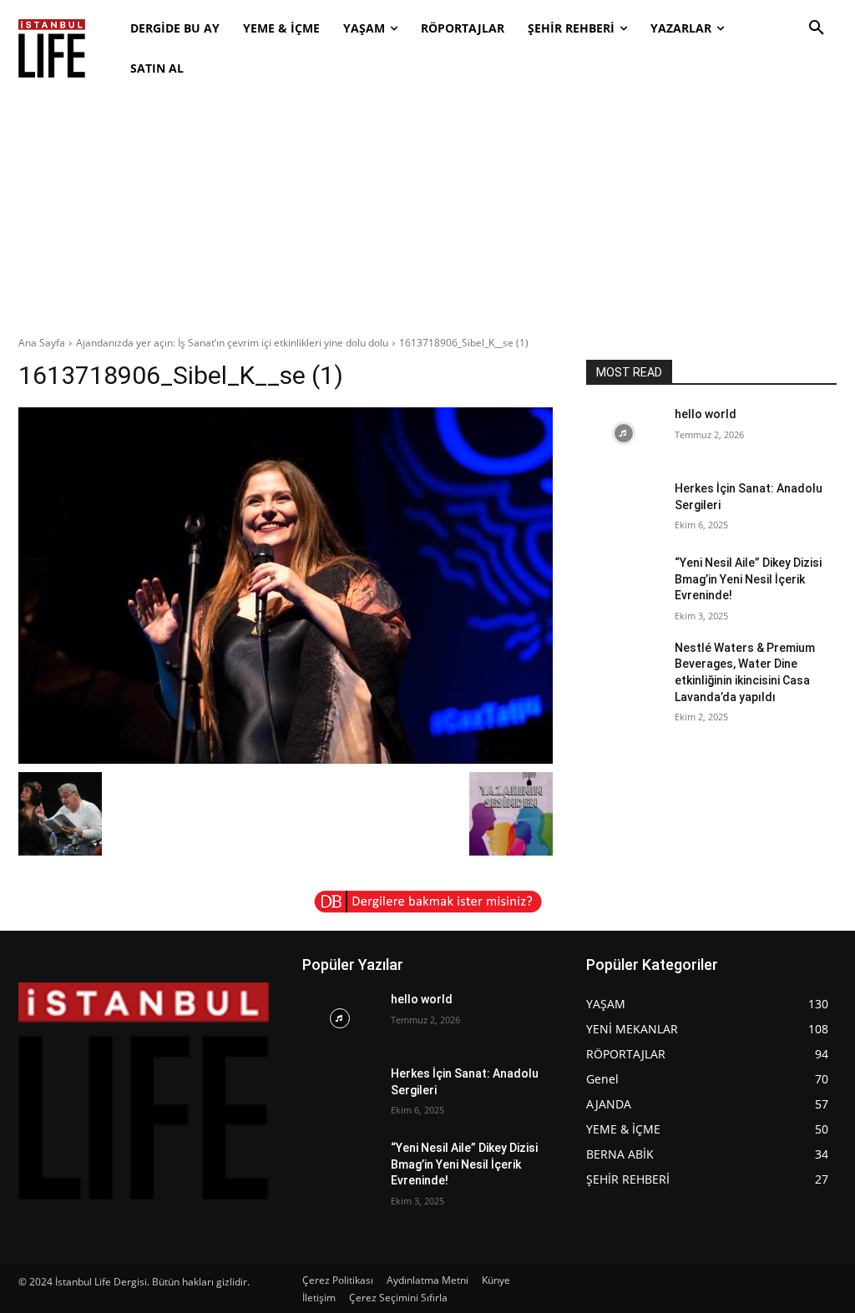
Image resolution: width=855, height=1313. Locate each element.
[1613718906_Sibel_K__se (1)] (285, 585)
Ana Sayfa (41, 343)
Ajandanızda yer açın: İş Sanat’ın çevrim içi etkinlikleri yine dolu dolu (232, 343)
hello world (705, 414)
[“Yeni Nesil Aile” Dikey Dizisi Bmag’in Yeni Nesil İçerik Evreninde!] (623, 581)
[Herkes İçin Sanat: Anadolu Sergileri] (623, 507)
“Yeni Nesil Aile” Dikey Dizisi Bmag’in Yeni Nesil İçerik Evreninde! (748, 579)
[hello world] (623, 433)
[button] (817, 28)
